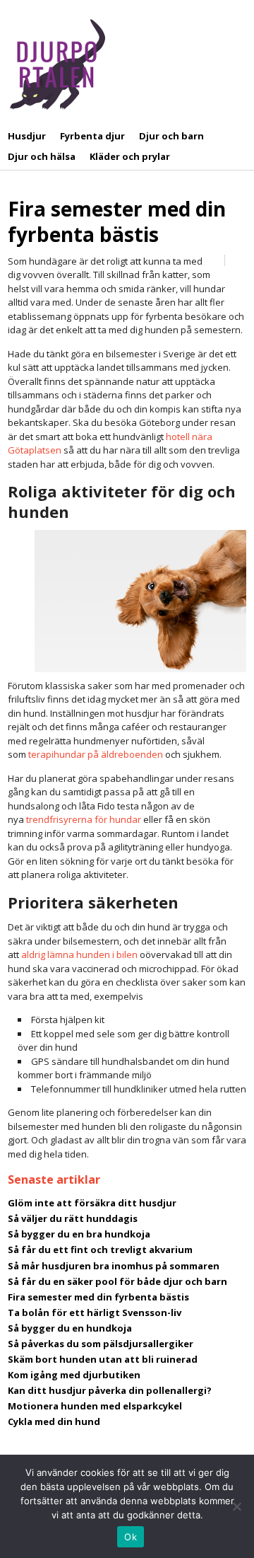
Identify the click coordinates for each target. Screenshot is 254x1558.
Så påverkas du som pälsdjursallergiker (100, 1343)
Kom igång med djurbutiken (74, 1374)
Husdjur (27, 135)
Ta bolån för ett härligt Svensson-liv (94, 1312)
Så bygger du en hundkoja (70, 1328)
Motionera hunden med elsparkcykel (95, 1406)
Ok (130, 1536)
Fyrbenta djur (92, 135)
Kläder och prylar (130, 156)
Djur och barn (171, 135)
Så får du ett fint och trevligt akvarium (100, 1249)
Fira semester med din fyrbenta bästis (117, 221)
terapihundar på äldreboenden (95, 754)
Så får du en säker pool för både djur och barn (117, 1281)
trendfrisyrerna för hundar (83, 819)
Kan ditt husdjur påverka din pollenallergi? (110, 1390)
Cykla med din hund (54, 1421)
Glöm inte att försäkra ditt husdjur (92, 1202)
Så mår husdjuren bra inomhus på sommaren (113, 1265)
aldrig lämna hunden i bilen (79, 954)
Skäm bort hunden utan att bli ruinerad (103, 1359)
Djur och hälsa (41, 156)
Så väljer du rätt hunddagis (73, 1218)
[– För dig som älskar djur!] (57, 63)
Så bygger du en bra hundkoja (79, 1234)
